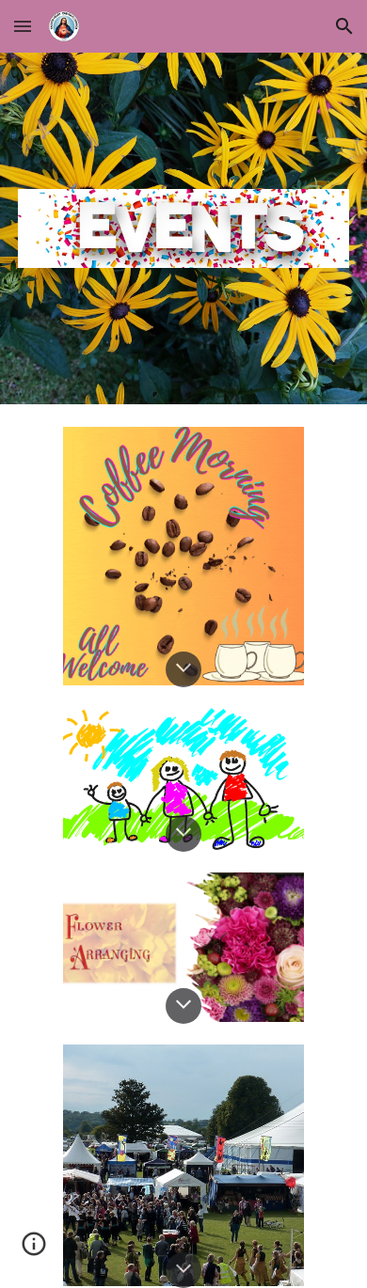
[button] (22, 26)
